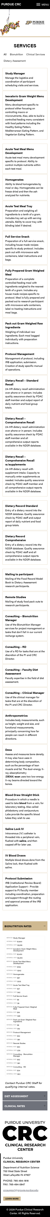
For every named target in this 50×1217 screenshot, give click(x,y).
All (5, 54)
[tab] (25, 926)
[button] (38, 4)
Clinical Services (35, 54)
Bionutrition (16, 54)
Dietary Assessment (15, 60)
